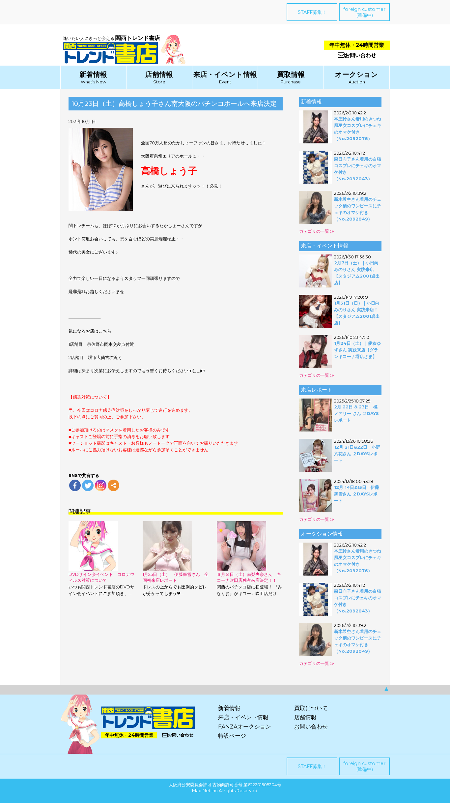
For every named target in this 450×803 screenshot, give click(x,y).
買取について (311, 708)
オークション (356, 74)
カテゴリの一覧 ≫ (316, 231)
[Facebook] (75, 485)
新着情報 (93, 74)
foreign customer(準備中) (364, 12)
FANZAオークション (244, 726)
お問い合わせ (360, 55)
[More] (113, 485)
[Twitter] (88, 485)
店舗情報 (159, 74)
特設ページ (232, 735)
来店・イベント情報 (225, 74)
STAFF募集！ (312, 12)
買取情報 (291, 74)
